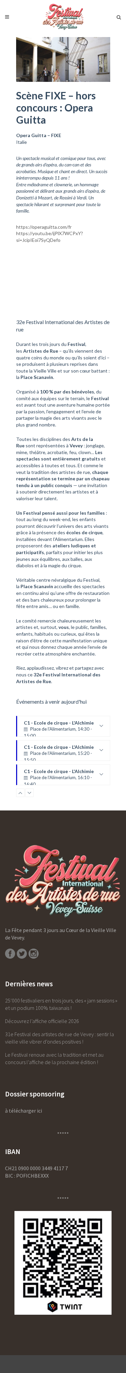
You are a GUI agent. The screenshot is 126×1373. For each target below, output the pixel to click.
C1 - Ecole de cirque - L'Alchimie (59, 740)
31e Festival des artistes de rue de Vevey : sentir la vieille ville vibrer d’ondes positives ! (59, 1038)
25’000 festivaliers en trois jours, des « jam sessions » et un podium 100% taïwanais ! (61, 1004)
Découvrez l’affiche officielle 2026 (42, 1021)
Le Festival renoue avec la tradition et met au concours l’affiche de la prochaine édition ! (54, 1058)
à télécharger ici (23, 1110)
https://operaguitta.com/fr (44, 227)
